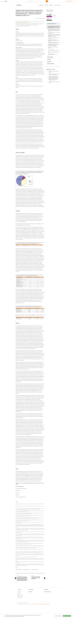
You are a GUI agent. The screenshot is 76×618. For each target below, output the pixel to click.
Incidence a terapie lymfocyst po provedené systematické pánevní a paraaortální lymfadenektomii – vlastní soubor (53, 45)
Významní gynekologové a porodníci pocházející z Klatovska (52, 54)
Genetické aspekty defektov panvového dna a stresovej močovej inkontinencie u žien (54, 42)
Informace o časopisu (57, 5)
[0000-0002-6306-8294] (25, 21)
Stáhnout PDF (37, 18)
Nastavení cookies (19, 597)
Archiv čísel (46, 5)
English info (43, 18)
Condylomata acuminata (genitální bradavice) (54, 50)
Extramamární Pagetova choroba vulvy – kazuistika (53, 47)
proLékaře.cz (5, 1)
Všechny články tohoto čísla (51, 23)
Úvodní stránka (41, 5)
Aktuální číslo (51, 5)
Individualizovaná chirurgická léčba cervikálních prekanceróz (54, 38)
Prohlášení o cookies (20, 596)
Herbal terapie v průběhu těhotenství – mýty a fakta (54, 52)
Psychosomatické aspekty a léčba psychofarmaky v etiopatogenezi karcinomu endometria (53, 40)
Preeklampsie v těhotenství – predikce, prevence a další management (36, 577)
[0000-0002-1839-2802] (24, 22)
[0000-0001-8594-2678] (20, 21)
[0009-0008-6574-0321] (18, 22)
